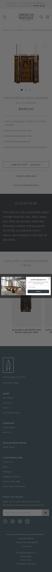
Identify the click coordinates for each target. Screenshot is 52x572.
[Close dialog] (49, 278)
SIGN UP (38, 291)
